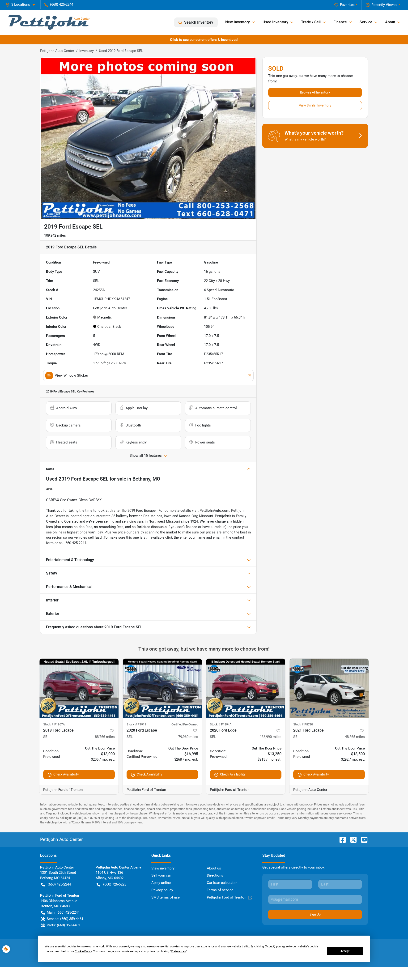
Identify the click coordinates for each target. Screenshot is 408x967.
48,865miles (355, 737)
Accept (344, 951)
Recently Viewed (384, 5)
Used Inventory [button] (275, 22)
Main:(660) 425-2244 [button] (63, 912)
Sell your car (161, 875)
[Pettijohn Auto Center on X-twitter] (351, 839)
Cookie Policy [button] (83, 951)
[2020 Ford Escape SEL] (162, 688)
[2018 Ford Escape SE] (79, 688)
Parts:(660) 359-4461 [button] (63, 925)
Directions (215, 875)
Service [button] (366, 22)
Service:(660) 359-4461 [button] (65, 919)
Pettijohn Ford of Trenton (226, 897)
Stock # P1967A (54, 724)
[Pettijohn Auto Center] (49, 22)
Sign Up (315, 914)
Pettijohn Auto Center (57, 51)
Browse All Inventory (315, 92)
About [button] (390, 22)
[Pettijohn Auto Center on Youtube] (362, 839)
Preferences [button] (178, 951)
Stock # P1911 (136, 724)
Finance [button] (340, 22)
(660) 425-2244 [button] (61, 4)
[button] (22, 4)
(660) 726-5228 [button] (114, 884)
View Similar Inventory (315, 105)
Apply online (161, 883)
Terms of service (220, 890)
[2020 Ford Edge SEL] (245, 688)
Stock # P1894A (220, 724)
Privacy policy (162, 890)
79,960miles (188, 737)
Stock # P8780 (303, 724)
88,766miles (105, 737)
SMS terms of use (165, 897)
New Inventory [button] (237, 22)
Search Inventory (198, 22)
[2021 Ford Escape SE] (329, 688)
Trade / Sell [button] (311, 22)
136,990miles (270, 737)
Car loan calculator (222, 883)
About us (214, 868)
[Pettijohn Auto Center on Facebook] (340, 839)
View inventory (162, 868)
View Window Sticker (71, 375)
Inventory (86, 51)
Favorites (347, 5)
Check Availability (66, 774)
